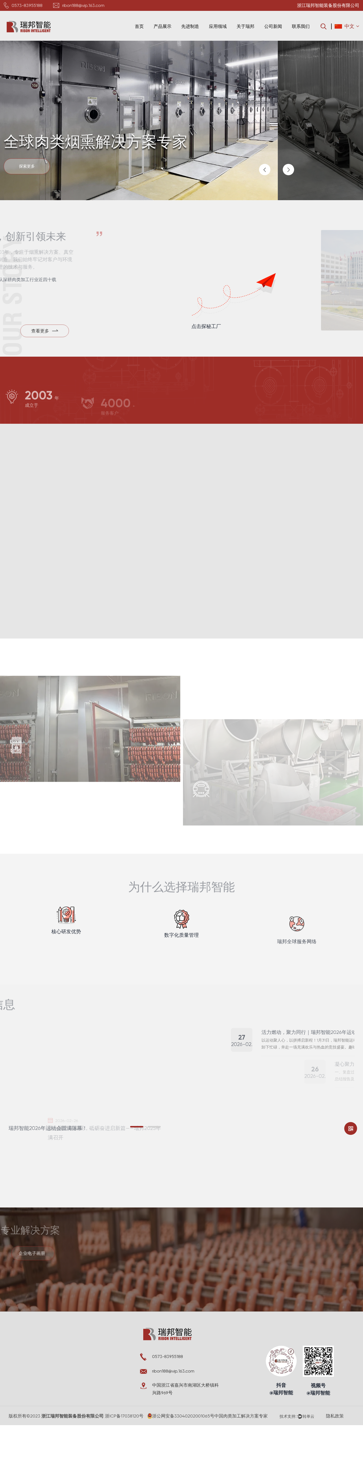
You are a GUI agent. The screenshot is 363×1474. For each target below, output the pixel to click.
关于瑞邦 (245, 26)
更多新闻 (331, 1008)
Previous (264, 169)
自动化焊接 (40, 575)
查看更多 (29, 728)
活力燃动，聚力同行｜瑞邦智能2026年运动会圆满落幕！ (261, 1032)
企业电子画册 (39, 1253)
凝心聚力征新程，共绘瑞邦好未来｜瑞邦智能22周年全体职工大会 (271, 1160)
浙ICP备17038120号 (124, 1415)
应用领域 (218, 26)
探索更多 (27, 166)
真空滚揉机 (211, 705)
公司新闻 (273, 26)
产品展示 (162, 26)
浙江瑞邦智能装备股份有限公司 (72, 1416)
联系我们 (301, 26)
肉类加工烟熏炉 (36, 690)
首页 (139, 26)
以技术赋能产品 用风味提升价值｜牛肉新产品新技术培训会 (263, 1128)
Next (288, 169)
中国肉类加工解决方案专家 (241, 1415)
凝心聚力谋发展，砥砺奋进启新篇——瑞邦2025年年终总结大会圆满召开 (83, 1133)
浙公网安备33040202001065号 (183, 1415)
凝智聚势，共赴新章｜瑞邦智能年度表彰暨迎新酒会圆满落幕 (265, 1096)
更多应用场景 (215, 822)
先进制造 (190, 26)
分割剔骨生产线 (36, 814)
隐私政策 (335, 1415)
